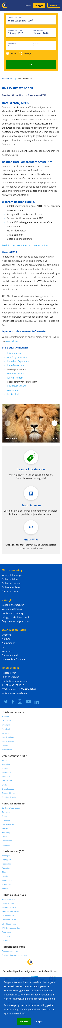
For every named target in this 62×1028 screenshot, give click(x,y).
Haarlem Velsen (8, 824)
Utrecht (5, 745)
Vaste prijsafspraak (12, 609)
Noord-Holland (8, 741)
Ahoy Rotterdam (8, 899)
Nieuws (6, 639)
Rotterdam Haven (9, 920)
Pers (4, 647)
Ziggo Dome (6, 932)
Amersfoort (6, 764)
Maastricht (6, 845)
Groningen (6, 725)
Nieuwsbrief (8, 643)
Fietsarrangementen (10, 951)
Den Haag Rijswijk (9, 797)
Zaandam (6, 888)
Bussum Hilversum (9, 793)
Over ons (6, 635)
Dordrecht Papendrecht (11, 808)
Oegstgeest (6, 859)
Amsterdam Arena (9, 907)
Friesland (5, 716)
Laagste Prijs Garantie (13, 659)
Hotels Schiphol (8, 903)
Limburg (5, 733)
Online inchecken (11, 583)
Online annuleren (11, 587)
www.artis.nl (11, 341)
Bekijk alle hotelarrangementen (14, 955)
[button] (39, 5)
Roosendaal (6, 864)
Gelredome (6, 936)
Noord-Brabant (8, 737)
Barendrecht (7, 780)
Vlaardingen (7, 880)
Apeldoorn (6, 776)
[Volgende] (54, 423)
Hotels (28, 5)
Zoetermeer (6, 884)
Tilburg (4, 872)
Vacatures (7, 651)
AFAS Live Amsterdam (10, 911)
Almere (4, 760)
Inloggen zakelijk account (15, 617)
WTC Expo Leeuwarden (11, 928)
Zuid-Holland (7, 749)
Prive (13, 53)
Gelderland (6, 720)
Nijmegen (6, 855)
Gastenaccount (10, 591)
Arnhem (5, 768)
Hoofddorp (6, 832)
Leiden (4, 836)
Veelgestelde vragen (12, 575)
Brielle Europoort (8, 789)
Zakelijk (27, 53)
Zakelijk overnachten (13, 605)
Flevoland (6, 729)
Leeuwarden (7, 841)
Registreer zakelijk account (16, 621)
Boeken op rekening (12, 613)
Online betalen (10, 579)
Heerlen (5, 828)
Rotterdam (6, 868)
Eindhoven (6, 812)
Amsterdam (6, 772)
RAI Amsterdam (8, 915)
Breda (4, 785)
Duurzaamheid (10, 655)
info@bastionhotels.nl (16, 681)
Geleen (4, 816)
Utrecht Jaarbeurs (9, 924)
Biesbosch (6, 940)
